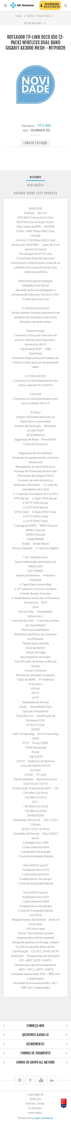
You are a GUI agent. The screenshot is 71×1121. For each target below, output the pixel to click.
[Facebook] (30, 1080)
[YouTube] (41, 1080)
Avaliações (35, 185)
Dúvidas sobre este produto (35, 193)
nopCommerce (43, 1118)
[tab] (36, 177)
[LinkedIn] (51, 1080)
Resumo (35, 177)
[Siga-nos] (19, 1080)
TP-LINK (44, 125)
